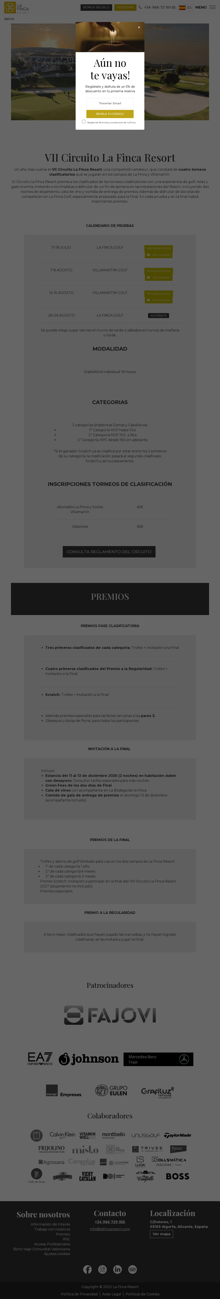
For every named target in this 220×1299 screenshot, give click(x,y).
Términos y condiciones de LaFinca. (117, 122)
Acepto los (111, 122)
